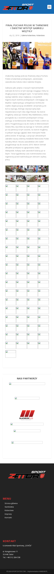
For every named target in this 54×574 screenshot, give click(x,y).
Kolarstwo (40, 35)
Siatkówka (9, 507)
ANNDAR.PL (43, 571)
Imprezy (8, 514)
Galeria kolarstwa (28, 35)
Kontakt (8, 517)
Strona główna (11, 503)
